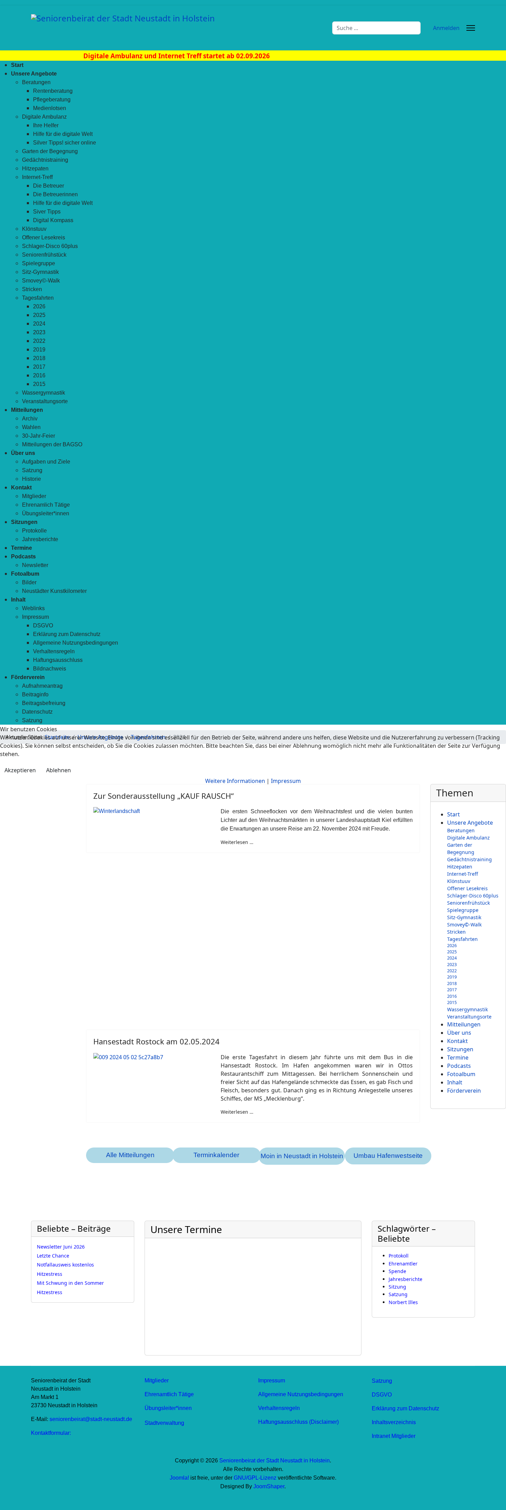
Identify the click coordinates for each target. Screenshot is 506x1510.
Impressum (286, 781)
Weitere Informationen (235, 781)
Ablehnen (58, 770)
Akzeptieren (20, 770)
